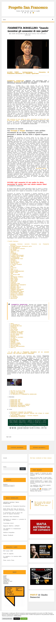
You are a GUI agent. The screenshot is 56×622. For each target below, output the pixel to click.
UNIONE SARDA (14, 262)
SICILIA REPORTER (15, 344)
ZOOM (4, 578)
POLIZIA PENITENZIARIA (17, 346)
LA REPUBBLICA (15, 247)
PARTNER (5, 583)
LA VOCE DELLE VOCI (16, 334)
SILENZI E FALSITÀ (15, 290)
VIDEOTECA (6, 580)
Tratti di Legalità (8, 553)
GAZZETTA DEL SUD (16, 326)
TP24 (11, 269)
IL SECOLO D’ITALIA (16, 264)
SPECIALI (5, 582)
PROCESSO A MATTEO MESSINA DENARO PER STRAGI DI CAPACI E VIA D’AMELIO (29, 413)
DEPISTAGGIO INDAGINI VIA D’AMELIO (21, 412)
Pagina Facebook (8, 535)
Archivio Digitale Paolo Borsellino (36, 33)
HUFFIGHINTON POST (16, 258)
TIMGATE (12, 341)
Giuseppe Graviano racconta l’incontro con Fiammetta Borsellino (29, 244)
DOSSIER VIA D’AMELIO (17, 393)
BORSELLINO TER (15, 402)
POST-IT (33, 595)
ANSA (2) (13, 347)
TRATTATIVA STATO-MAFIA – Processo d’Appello (24, 415)
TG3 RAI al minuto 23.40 (17, 391)
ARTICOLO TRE (14, 286)
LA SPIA (12, 265)
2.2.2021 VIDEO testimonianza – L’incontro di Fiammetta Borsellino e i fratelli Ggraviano (28, 72)
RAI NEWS (13, 249)
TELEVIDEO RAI (14, 250)
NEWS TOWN (14, 272)
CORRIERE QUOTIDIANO (17, 289)
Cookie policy (17, 615)
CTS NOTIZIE (14, 297)
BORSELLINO (27, 35)
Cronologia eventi (8, 523)
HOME (5, 576)
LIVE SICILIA (14, 263)
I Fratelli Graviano (12, 241)
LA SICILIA (13, 261)
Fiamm (9, 436)
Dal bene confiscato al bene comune (41, 458)
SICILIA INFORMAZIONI (17, 271)
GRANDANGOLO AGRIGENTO (18, 285)
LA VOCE (12, 338)
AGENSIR (12, 260)
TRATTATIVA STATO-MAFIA (17, 406)
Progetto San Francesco (28, 7)
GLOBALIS (13, 282)
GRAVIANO (17, 82)
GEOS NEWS (13, 278)
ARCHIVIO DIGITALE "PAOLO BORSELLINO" (11, 503)
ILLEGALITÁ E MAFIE (16, 292)
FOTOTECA (6, 579)
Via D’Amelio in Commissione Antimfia (12, 529)
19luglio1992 (13, 281)
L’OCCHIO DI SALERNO (16, 337)
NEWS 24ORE (14, 279)
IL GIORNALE (14, 254)
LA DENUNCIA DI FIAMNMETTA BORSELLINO (23, 394)
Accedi (5, 458)
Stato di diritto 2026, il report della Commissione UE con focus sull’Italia (41, 478)
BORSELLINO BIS (15, 401)
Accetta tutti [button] (24, 618)
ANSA (12, 252)
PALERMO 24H (14, 340)
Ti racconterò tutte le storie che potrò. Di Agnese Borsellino (12, 513)
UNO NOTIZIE (14, 345)
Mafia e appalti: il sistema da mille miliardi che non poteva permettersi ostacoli (41, 474)
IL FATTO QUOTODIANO (17, 255)
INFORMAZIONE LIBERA (17, 291)
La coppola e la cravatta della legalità (12, 557)
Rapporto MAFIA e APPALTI (11, 526)
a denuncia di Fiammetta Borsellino (14, 506)
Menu (4, 19)
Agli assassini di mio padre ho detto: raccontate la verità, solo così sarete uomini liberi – (28, 119)
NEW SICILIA (14, 270)
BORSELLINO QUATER (16, 403)
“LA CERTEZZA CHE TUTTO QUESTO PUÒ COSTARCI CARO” (40, 486)
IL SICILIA (13, 267)
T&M (11, 273)
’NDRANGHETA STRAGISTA (17, 416)
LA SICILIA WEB (15, 274)
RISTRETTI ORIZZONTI (17, 295)
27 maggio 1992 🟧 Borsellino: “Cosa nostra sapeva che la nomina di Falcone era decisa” (40, 490)
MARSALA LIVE (14, 288)
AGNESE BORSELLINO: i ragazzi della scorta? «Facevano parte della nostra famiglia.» (41, 482)
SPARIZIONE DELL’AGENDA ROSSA (19, 405)
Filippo (22, 131)
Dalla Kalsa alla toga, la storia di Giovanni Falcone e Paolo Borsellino (14, 509)
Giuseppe (14, 131)
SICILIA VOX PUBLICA (16, 294)
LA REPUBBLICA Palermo (18, 248)
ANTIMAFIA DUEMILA (16, 277)
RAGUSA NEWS (14, 335)
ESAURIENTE (14, 339)
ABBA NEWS (14, 280)
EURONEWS (13, 327)
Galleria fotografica (8, 532)
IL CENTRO (13, 296)
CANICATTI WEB (15, 283)
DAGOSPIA (13, 336)
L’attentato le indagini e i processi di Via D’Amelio (14, 519)
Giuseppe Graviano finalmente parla (21, 246)
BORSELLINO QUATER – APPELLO (20, 404)
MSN (11, 266)
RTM (11, 275)
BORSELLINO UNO (15, 399)
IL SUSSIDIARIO (15, 257)
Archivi (5, 484)
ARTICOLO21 (13, 298)
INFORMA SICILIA (15, 287)
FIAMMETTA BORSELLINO (15, 80)
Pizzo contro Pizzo (8, 560)
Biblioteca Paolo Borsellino (11, 516)
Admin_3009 (22, 33)
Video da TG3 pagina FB (17, 392)
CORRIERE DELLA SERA (16, 256)
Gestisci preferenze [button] (7, 618)
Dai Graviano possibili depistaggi (24, 353)
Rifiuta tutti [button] (16, 618)
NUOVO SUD (13, 330)
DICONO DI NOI (7, 581)
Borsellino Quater (41, 168)
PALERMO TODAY (15, 343)
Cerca (4, 466)
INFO (4, 577)
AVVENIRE (13, 253)
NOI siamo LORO (8, 551)
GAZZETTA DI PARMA (16, 332)
